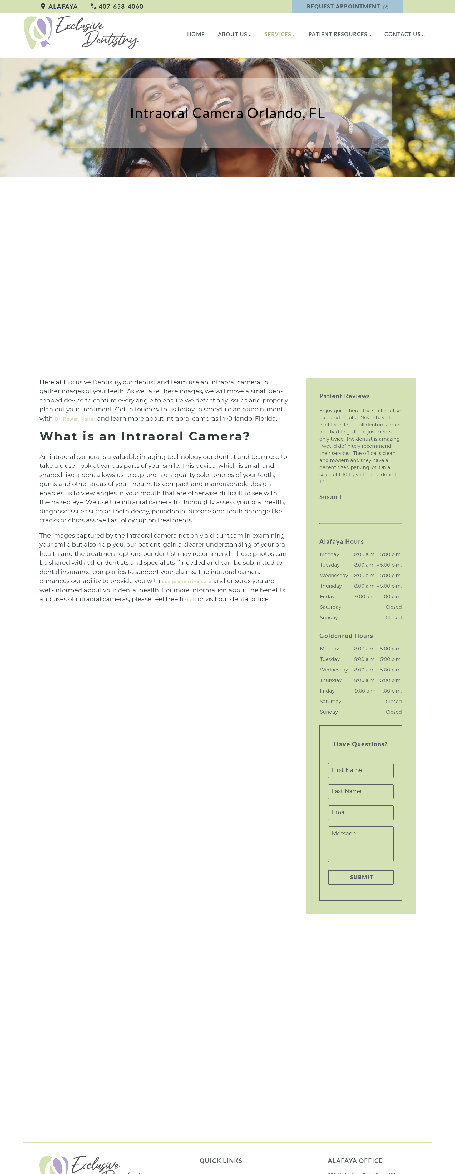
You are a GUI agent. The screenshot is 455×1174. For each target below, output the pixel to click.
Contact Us (402, 34)
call (191, 599)
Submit (361, 877)
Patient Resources (338, 34)
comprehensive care (187, 581)
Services (278, 34)
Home (196, 34)
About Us (233, 34)
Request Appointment (343, 6)
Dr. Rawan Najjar (75, 419)
